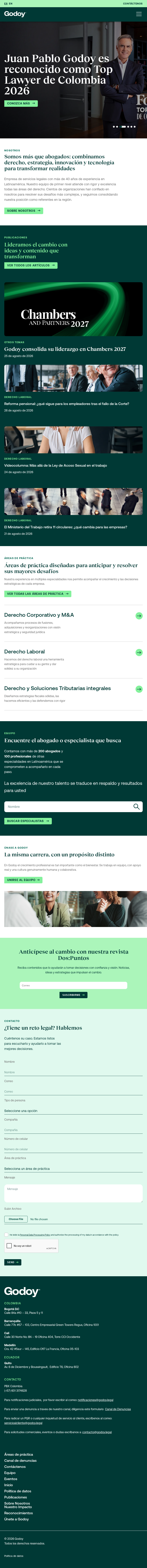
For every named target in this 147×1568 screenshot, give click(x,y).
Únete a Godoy (16, 1519)
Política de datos (17, 1491)
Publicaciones (15, 1497)
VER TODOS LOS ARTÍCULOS (29, 265)
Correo (8, 1081)
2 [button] (117, 127)
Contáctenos (133, 3)
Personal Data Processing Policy (35, 1235)
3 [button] (122, 127)
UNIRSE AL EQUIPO (21, 880)
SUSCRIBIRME (71, 995)
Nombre (9, 1061)
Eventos (10, 1479)
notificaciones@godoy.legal (95, 1400)
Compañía (11, 1119)
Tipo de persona (14, 1100)
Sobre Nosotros (21, 210)
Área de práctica (15, 1158)
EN (10, 3)
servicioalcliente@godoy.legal (23, 1423)
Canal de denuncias (20, 1460)
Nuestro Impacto (18, 1507)
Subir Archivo (12, 1208)
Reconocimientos (18, 1513)
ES (6, 3)
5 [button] (131, 127)
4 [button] (128, 127)
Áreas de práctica (18, 1454)
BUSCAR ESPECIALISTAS (26, 821)
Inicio (8, 1485)
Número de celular (16, 1139)
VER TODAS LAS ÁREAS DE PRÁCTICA (35, 594)
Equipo (10, 1473)
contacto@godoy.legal (97, 1432)
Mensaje (9, 1177)
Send (10, 1262)
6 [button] (135, 127)
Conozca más (19, 103)
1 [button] (114, 127)
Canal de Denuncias (118, 1409)
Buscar (137, 807)
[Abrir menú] (139, 14)
